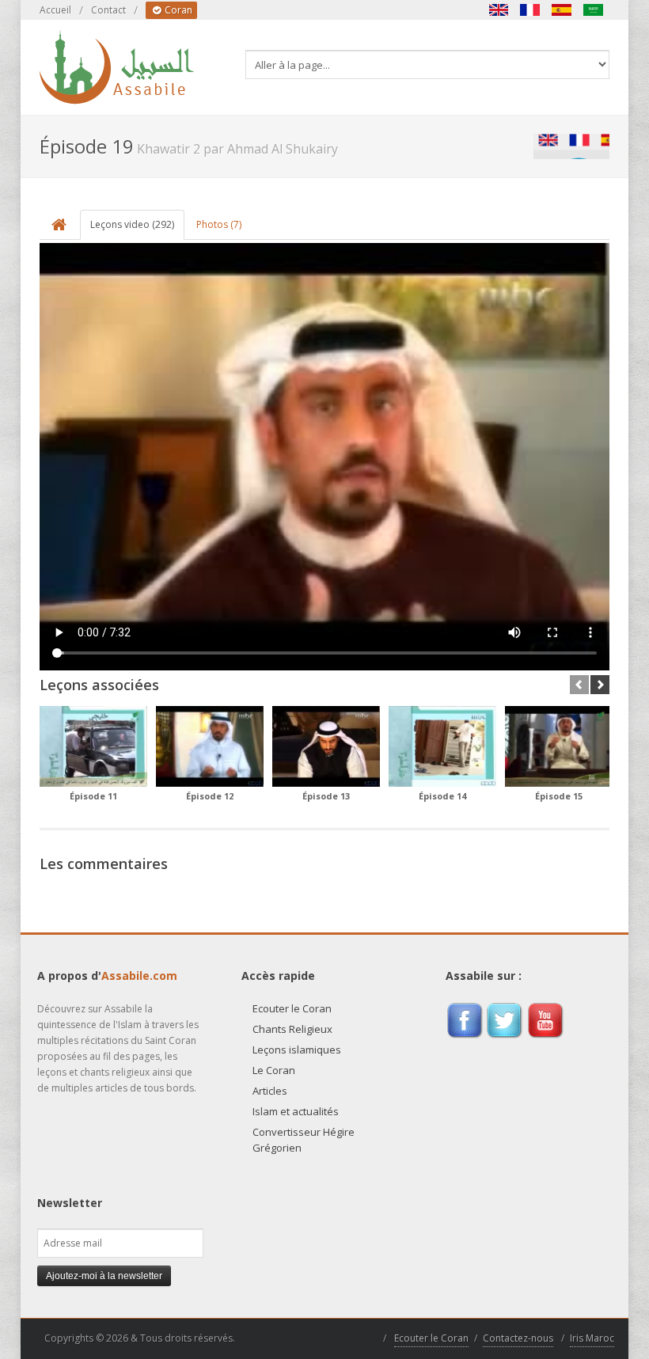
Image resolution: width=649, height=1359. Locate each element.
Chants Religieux (292, 1029)
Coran (177, 10)
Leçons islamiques (296, 1049)
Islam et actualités (295, 1111)
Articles (269, 1091)
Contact (108, 10)
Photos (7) (218, 224)
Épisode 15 (559, 796)
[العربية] (593, 10)
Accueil (55, 10)
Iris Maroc (592, 1338)
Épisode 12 (209, 796)
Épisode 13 (326, 796)
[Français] (530, 10)
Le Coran (273, 1070)
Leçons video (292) (132, 224)
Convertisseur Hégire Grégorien (303, 1140)
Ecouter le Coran (292, 1008)
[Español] (562, 10)
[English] (498, 10)
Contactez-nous (518, 1338)
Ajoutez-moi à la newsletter (104, 1275)
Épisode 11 (93, 796)
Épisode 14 (442, 796)
